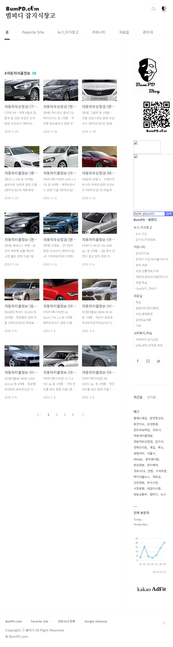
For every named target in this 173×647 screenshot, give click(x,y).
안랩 (150, 471)
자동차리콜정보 (143, 436)
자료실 (124, 32)
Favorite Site (33, 32)
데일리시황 (154, 488)
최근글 (138, 397)
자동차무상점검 (143, 441)
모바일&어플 (143, 320)
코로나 (157, 430)
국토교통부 (140, 494)
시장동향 (139, 488)
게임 (138, 302)
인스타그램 (148, 361)
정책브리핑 (140, 447)
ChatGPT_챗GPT (146, 288)
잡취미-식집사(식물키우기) (152, 259)
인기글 (151, 397)
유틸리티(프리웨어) (147, 308)
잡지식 (159, 441)
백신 (160, 447)
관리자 (148, 32)
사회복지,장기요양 (147, 339)
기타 (138, 326)
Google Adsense (95, 621)
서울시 (151, 453)
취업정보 (139, 465)
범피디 (154, 494)
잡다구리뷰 (142, 253)
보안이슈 (139, 424)
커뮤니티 (99, 32)
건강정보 (139, 482)
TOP (164, 623)
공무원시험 (152, 459)
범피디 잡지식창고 (30, 16)
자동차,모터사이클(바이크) (152, 277)
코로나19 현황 (66, 621)
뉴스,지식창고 (68, 32)
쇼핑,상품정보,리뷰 (147, 271)
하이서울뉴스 (142, 477)
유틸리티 (139, 453)
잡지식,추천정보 (145, 239)
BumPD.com (13, 621)
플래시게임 (140, 418)
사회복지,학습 (143, 333)
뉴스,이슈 (141, 234)
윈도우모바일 (142, 430)
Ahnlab (138, 459)
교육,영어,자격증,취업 (149, 345)
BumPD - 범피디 (145, 219)
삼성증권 (152, 424)
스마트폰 (161, 471)
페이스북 (138, 361)
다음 (82, 414)
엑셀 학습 (141, 282)
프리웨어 (152, 465)
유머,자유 (141, 265)
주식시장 (152, 482)
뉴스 (163, 494)
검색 (153, 9)
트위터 (158, 361)
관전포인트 (156, 418)
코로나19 (139, 471)
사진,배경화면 (144, 314)
